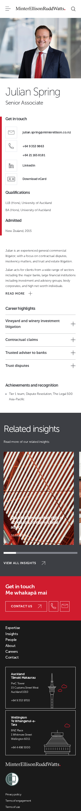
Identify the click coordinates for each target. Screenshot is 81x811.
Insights (11, 634)
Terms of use (12, 807)
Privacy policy (13, 794)
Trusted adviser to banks (26, 353)
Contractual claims (21, 340)
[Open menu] (8, 9)
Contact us (21, 606)
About (10, 646)
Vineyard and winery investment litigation (32, 324)
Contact (12, 657)
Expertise (12, 628)
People (11, 640)
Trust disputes (17, 366)
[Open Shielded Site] (12, 777)
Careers (11, 652)
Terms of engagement (18, 800)
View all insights (20, 563)
